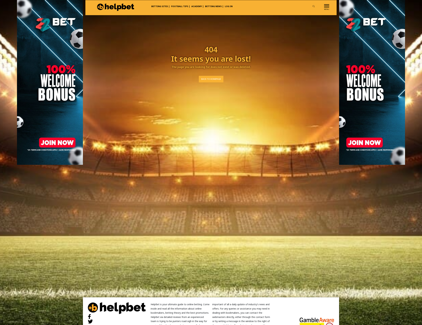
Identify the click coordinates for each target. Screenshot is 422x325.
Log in (229, 6)
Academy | (197, 6)
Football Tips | (180, 6)
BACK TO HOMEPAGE (211, 79)
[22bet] (372, 82)
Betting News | (214, 6)
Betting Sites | (160, 6)
